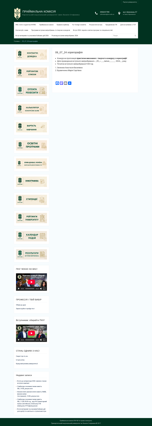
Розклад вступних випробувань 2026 (65, 36)
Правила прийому (63, 25)
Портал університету (130, 2)
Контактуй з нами (22, 30)
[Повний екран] (44, 289)
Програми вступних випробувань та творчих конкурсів (50, 30)
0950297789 (104, 12)
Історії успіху (20, 360)
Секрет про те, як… (22, 356)
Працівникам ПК (111, 25)
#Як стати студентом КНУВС (26, 25)
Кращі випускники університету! (27, 363)
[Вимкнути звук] (41, 289)
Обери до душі (21, 305)
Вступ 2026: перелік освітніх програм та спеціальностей (93, 30)
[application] (31, 282)
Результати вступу (95, 25)
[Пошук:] (125, 35)
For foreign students (79, 25)
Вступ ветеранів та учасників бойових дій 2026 (32, 36)
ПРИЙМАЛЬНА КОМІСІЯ (39, 11)
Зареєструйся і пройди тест (25, 308)
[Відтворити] (19, 289)
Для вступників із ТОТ (128, 25)
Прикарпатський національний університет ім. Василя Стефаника (73, 423)
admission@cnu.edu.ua (107, 14)
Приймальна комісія (46, 25)
